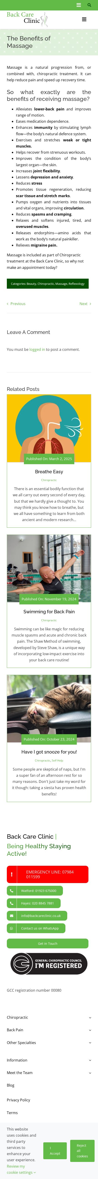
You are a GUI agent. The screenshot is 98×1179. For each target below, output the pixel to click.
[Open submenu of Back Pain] (89, 1030)
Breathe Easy (49, 471)
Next (84, 303)
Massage (61, 284)
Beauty (31, 284)
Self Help (57, 760)
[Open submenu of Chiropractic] (89, 1017)
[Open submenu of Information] (89, 1060)
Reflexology (77, 284)
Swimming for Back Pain (49, 611)
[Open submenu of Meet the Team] (89, 1073)
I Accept (55, 1151)
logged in (37, 349)
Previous (18, 303)
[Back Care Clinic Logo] (27, 13)
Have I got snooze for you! (49, 752)
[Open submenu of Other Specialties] (89, 1043)
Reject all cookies (82, 1151)
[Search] (88, 5)
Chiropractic (46, 284)
